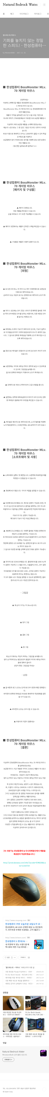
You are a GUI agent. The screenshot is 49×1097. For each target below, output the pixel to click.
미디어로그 (24, 13)
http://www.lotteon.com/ (15, 938)
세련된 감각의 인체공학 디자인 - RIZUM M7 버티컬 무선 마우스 (19, 984)
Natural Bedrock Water (20, 4)
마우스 (17, 967)
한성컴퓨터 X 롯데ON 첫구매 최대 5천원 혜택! (16, 941)
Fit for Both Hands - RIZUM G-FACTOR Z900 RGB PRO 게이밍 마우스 (19, 975)
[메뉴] (44, 4)
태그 (12, 13)
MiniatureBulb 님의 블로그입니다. (14, 1054)
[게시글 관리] (14, 957)
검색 (39, 5)
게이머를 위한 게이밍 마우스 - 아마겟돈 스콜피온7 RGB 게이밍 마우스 (19, 978)
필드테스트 (10, 967)
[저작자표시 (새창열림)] (29, 957)
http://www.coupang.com (15, 920)
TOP (44, 1089)
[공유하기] (11, 957)
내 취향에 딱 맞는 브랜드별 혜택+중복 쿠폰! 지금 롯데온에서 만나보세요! (17, 945)
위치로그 (37, 13)
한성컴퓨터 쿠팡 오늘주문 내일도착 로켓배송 (23, 923)
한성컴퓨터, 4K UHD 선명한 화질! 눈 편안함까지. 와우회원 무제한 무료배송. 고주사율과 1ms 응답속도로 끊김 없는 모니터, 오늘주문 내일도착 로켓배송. (24, 928)
